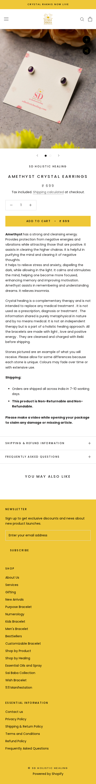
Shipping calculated (48, 192)
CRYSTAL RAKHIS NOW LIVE (48, 4)
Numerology (14, 614)
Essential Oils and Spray (23, 665)
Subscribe (19, 550)
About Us (12, 577)
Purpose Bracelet (18, 607)
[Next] (58, 155)
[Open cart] (90, 19)
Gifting (10, 592)
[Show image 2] (50, 156)
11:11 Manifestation (18, 687)
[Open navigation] (6, 19)
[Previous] (37, 155)
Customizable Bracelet (23, 643)
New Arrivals (14, 599)
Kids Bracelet (15, 621)
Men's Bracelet (16, 629)
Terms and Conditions (22, 734)
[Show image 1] (46, 156)
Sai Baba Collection (20, 673)
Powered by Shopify (48, 774)
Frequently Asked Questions (32, 457)
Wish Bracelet (16, 680)
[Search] (82, 19)
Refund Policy (15, 741)
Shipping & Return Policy (24, 726)
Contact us (14, 712)
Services (11, 585)
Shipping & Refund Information (35, 443)
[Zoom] (86, 39)
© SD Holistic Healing (48, 768)
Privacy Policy (15, 719)
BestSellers (13, 636)
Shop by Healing (17, 658)
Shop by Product (18, 651)
